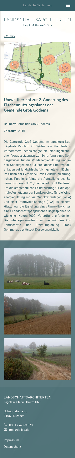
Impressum (11, 440)
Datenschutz (12, 447)
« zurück (9, 36)
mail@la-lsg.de (19, 430)
